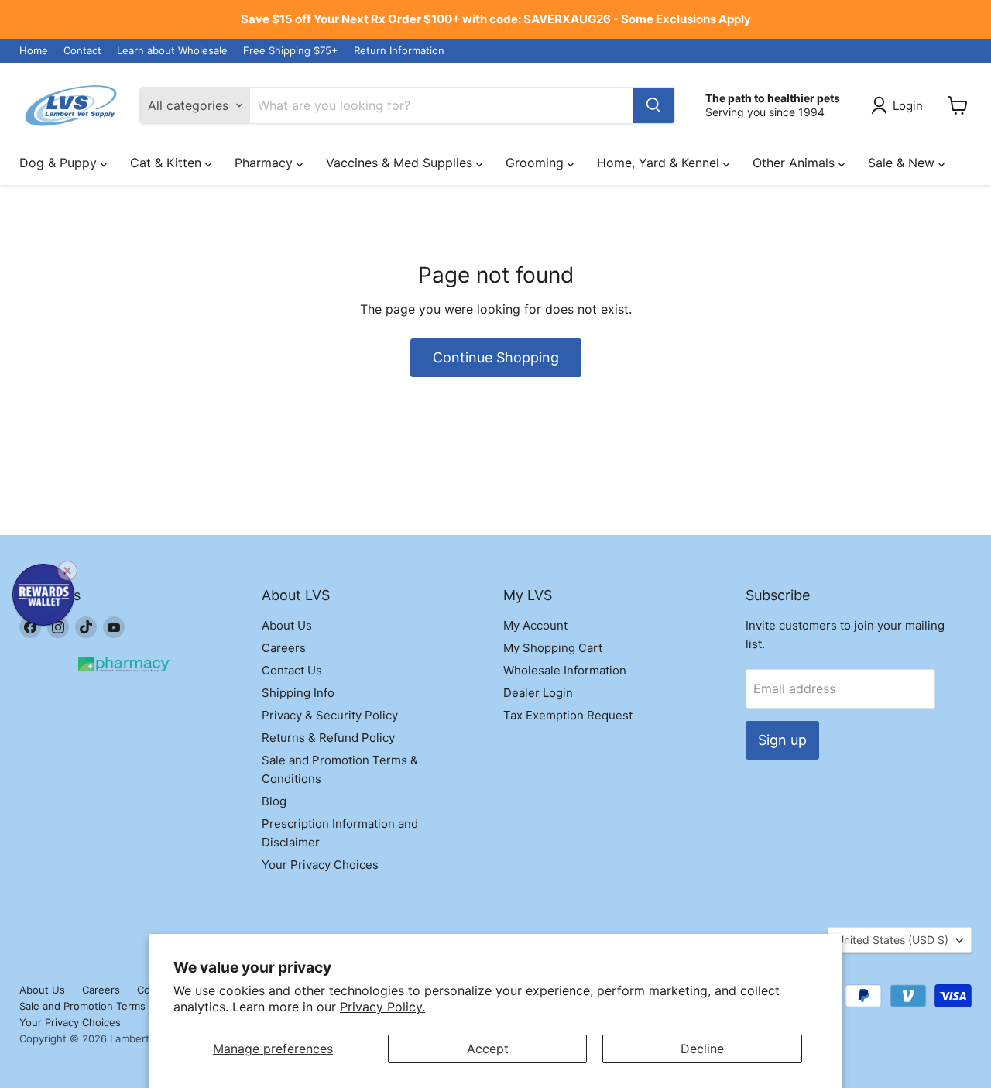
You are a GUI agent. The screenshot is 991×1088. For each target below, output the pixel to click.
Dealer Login (538, 692)
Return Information (399, 51)
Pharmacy (266, 162)
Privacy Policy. (382, 1006)
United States (892, 939)
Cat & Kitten (167, 162)
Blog (274, 801)
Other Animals (795, 162)
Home (33, 51)
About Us (287, 625)
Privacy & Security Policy (330, 715)
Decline (702, 1048)
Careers (284, 647)
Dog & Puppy (60, 162)
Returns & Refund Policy (328, 737)
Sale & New (903, 162)
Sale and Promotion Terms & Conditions (114, 1006)
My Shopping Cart (552, 647)
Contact (82, 51)
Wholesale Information (564, 670)
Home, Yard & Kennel (660, 162)
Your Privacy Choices (320, 864)
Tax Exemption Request (568, 715)
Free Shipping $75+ (290, 51)
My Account (535, 625)
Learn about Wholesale (172, 51)
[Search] (653, 105)
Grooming (537, 162)
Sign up (782, 740)
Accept (488, 1048)
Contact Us (292, 670)
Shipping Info (298, 692)
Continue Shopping (496, 357)
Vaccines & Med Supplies (401, 162)
